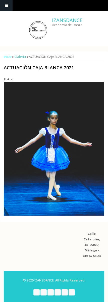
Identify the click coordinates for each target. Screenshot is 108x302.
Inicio (8, 56)
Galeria (20, 56)
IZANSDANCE (67, 20)
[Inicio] (38, 30)
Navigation (6, 5)
